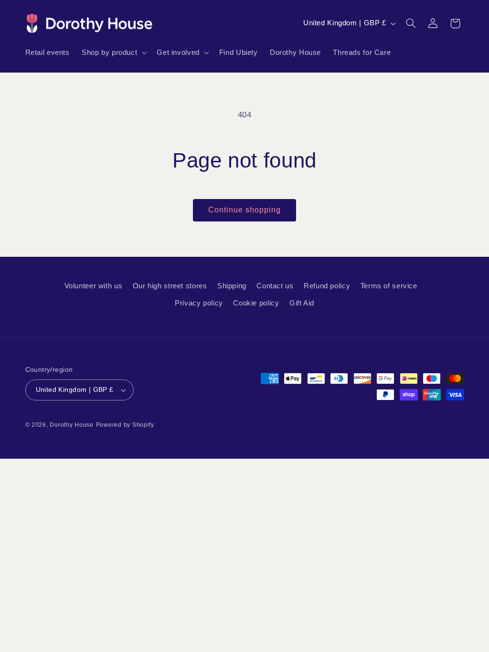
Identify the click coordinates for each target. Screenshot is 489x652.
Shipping (231, 286)
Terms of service (389, 286)
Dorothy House (72, 425)
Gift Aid (301, 303)
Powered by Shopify (125, 425)
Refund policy (327, 286)
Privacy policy (199, 303)
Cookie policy (256, 303)
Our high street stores (170, 286)
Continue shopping (244, 210)
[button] (112, 52)
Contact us (274, 286)
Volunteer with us (93, 286)
